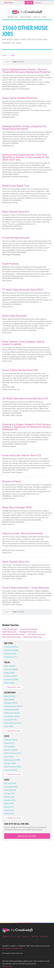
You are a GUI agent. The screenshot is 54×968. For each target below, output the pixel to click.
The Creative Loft (27, 12)
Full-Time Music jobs (36, 634)
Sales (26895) (9, 699)
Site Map (5, 936)
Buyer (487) (8, 726)
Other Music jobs (9, 629)
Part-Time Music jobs (11, 637)
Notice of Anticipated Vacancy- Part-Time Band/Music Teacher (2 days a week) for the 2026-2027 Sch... (25, 157)
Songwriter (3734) (11, 679)
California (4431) (10, 740)
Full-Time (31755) (11, 647)
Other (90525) (9, 666)
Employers (8, 2)
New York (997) (10, 783)
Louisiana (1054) (10, 770)
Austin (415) (9, 810)
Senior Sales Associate (14, 315)
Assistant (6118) (10, 720)
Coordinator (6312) (11, 716)
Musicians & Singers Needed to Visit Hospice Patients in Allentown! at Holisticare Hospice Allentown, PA (26, 426)
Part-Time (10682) (11, 650)
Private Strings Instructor (16, 237)
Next (7, 62)
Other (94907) (9, 696)
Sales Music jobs (9, 631)
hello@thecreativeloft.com (12, 948)
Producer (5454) (10, 676)
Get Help (34, 936)
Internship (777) (10, 657)
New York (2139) (10, 750)
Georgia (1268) (10, 763)
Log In (38, 2)
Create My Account (27, 836)
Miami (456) (9, 803)
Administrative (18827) (13, 706)
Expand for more (14, 687)
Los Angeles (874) (11, 787)
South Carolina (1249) (12, 767)
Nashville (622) (10, 790)
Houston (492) (9, 800)
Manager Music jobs (28, 631)
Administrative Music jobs (13, 634)
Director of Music (11, 481)
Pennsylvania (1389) (12, 760)
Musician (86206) (11, 669)
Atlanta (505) (9, 797)
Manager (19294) (10, 703)
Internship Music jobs (32, 637)
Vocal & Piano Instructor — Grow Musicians (25, 587)
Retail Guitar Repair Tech (15, 185)
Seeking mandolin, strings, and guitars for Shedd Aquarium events (24, 127)
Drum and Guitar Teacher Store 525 (21, 455)
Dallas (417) (8, 807)
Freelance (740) (10, 653)
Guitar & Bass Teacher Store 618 (20, 370)
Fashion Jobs (7, 966)
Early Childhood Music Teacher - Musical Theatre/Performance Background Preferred (26, 70)
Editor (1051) (9, 683)
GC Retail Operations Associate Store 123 (25, 398)
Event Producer (10, 263)
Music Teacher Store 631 (15, 211)
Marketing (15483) (11, 709)
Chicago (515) (9, 793)
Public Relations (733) (12, 723)
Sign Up (29, 2)
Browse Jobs (13, 17)
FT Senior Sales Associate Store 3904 (22, 289)
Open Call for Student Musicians (19, 98)
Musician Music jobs (29, 629)
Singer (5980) (9, 673)
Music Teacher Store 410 (15, 561)
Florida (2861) (9, 746)
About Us (36, 17)
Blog (44, 17)
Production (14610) (11, 713)
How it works (25, 17)
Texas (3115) (9, 743)
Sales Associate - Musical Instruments (22, 533)
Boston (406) (9, 813)
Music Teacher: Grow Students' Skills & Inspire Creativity (23, 342)
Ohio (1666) (8, 756)
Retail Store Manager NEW (17, 507)
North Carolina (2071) (12, 753)
